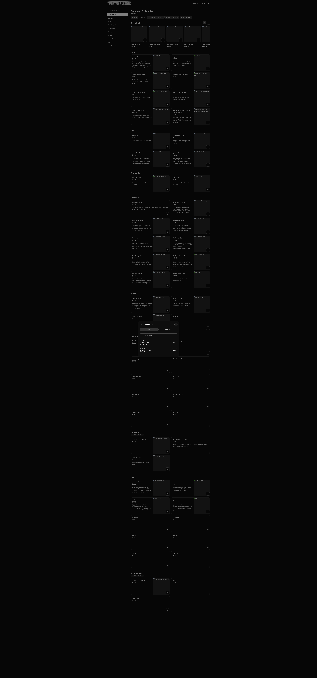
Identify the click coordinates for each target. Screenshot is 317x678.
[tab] (149, 329)
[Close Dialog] (176, 324)
